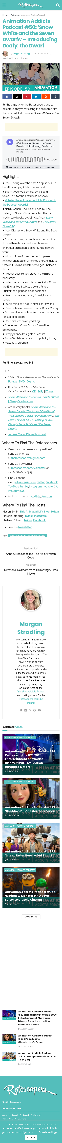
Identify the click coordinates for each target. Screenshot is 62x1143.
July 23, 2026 (11, 904)
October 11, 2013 (43, 53)
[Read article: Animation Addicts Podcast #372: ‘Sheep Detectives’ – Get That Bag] (31, 843)
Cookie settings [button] (48, 1132)
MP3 (40, 391)
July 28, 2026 (11, 860)
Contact (26, 1115)
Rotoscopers (15, 1102)
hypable (48, 486)
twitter (41, 482)
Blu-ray (12, 381)
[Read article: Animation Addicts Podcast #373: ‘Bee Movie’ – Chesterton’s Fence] (31, 798)
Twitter (55, 511)
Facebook (39, 520)
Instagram (40, 516)
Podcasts (15, 15)
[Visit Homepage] (31, 5)
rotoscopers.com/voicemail (28, 468)
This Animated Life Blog (35, 511)
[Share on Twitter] (17, 96)
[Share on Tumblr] (55, 96)
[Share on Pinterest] (27, 96)
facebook (52, 482)
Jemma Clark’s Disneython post (27, 434)
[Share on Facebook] (7, 96)
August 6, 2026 (12, 815)
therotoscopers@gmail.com (28, 458)
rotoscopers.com (25, 482)
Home (5, 15)
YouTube (13, 486)
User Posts (22, 1119)
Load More (31, 917)
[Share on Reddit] (45, 96)
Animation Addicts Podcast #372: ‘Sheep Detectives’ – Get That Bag (31, 853)
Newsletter (25, 527)
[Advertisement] (31, 127)
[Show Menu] (4, 5)
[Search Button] (58, 5)
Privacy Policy (7, 1119)
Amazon (46, 496)
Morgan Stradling (21, 53)
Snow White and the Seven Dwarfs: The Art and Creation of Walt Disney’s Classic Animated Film (31, 411)
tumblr (24, 486)
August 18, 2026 (13, 771)
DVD (22, 381)
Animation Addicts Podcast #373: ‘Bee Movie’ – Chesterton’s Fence (30, 809)
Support (15, 1115)
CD (34, 391)
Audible (35, 496)
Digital (31, 381)
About (4, 1115)
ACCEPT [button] (31, 1137)
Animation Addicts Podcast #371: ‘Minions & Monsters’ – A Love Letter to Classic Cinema (30, 896)
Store (36, 1115)
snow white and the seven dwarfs (27, 535)
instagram (35, 486)
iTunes (49, 391)
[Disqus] (31, 967)
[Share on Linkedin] (36, 96)
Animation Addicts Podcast (33, 15)
